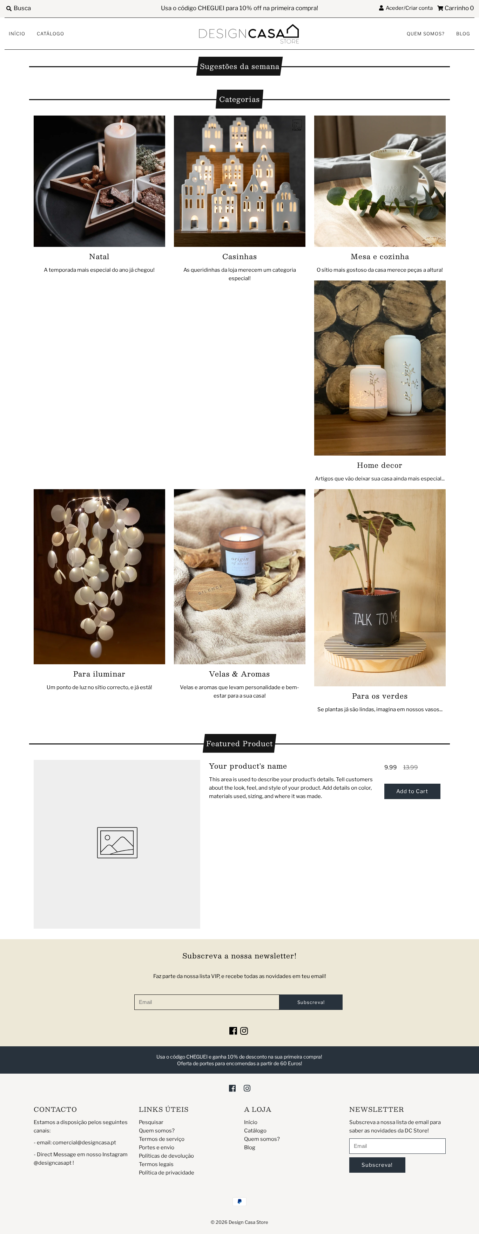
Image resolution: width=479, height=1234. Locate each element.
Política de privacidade (166, 1173)
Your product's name (248, 766)
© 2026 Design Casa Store (239, 1222)
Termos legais (156, 1164)
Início (17, 33)
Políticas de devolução (166, 1156)
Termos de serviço (161, 1139)
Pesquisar (151, 1122)
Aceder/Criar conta (408, 8)
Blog (463, 33)
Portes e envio (156, 1147)
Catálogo (50, 33)
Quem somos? (426, 33)
